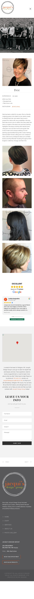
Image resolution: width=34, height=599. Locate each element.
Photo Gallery (11, 532)
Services (8, 525)
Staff (7, 521)
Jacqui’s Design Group (19, 389)
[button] (17, 344)
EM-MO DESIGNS (21, 577)
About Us (8, 529)
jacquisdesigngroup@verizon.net (13, 380)
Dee (17, 90)
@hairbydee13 (16, 106)
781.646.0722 (17, 378)
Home (7, 517)
